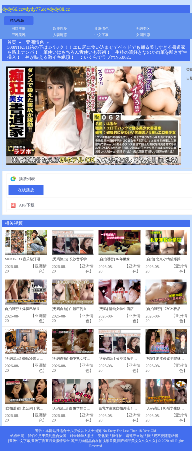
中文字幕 (101, 35)
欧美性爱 (60, 28)
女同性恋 (143, 35)
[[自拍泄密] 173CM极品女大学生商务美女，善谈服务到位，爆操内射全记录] (167, 292)
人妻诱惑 (60, 35)
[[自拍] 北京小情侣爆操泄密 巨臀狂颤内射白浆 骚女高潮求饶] (167, 242)
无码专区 (143, 28)
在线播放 (26, 190)
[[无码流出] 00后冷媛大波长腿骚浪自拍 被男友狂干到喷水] (26, 341)
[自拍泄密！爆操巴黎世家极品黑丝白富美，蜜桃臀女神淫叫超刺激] (26, 292)
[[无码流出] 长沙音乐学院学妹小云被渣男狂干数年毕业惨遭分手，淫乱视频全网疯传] (73, 242)
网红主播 (19, 28)
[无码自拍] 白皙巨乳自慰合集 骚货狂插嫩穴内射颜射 (92, 309)
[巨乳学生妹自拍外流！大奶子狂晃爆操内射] (119, 391)
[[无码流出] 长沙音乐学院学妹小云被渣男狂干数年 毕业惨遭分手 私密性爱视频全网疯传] (119, 341)
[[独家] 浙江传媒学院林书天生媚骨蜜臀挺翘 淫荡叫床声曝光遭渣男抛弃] (167, 341)
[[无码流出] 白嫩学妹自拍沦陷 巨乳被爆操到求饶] (73, 391)
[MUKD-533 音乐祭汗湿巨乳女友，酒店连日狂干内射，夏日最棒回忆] (26, 242)
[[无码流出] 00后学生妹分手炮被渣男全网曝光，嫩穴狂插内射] (167, 391)
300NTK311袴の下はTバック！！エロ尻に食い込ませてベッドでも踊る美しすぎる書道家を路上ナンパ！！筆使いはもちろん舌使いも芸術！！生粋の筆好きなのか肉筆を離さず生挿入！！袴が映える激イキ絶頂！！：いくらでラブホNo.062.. (97, 52)
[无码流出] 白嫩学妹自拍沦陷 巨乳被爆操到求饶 (89, 408)
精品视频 (17, 20)
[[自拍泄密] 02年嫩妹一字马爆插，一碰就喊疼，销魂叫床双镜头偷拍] (119, 242)
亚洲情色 (101, 28)
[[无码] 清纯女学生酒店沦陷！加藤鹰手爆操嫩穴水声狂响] (119, 292)
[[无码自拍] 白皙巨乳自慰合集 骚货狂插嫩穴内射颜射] (73, 292)
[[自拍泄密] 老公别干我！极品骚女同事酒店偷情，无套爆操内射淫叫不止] (26, 391)
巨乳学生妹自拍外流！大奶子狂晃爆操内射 (131, 408)
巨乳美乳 (19, 35)
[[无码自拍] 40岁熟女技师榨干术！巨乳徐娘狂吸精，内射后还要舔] (73, 341)
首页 (11, 42)
